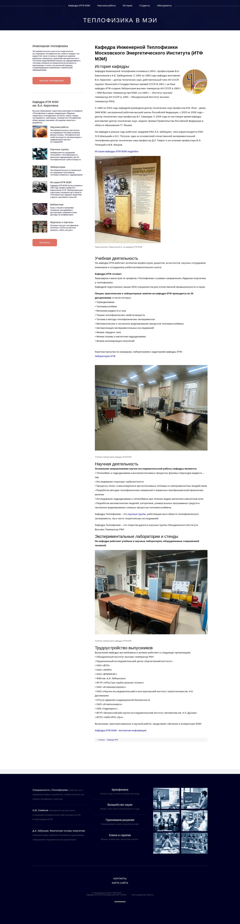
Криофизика (120, 789)
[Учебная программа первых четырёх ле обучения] (194, 843)
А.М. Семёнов (40, 810)
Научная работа (59, 127)
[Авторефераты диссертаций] (166, 843)
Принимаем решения (120, 820)
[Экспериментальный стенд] (194, 820)
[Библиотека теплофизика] (39, 209)
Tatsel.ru (150, 895)
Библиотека (56, 204)
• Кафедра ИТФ (112, 740)
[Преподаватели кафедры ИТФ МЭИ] (166, 798)
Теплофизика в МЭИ (120, 20)
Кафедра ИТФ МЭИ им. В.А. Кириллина (45, 103)
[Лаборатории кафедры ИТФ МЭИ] (39, 171)
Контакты (45, 242)
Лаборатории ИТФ (105, 356)
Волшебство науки (120, 804)
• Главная (101, 740)
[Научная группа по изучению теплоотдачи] (194, 798)
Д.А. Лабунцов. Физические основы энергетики (58, 830)
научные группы (137, 514)
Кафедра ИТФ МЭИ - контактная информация (120, 730)
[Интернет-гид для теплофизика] (39, 227)
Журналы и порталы (61, 222)
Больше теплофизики (52, 80)
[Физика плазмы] (166, 820)
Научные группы (59, 149)
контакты (120, 878)
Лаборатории (57, 167)
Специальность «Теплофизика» (50, 790)
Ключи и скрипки (120, 835)
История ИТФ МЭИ (60, 182)
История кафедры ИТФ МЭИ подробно (116, 151)
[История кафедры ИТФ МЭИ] (39, 187)
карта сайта (120, 883)
